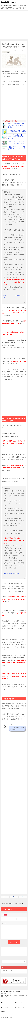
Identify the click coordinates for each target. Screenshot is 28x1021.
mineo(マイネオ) (5, 52)
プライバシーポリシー (20, 1007)
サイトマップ (18, 1002)
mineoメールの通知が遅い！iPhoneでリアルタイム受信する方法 (16, 125)
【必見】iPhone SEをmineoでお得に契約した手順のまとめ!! (21, 903)
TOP (8, 991)
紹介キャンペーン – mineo (11, 573)
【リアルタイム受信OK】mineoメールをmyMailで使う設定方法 (16, 136)
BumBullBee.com (8, 2)
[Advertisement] (14, 25)
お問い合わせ (4, 1007)
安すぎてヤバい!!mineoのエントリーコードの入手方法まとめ (8, 903)
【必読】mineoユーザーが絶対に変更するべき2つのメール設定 (16, 148)
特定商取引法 (4, 1011)
